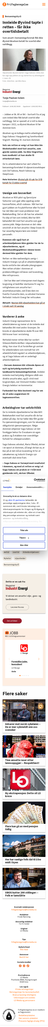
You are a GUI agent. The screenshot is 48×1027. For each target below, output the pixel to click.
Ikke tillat (24, 545)
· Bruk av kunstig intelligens (24, 994)
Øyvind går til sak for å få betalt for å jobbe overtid (22, 181)
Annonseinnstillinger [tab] (35, 487)
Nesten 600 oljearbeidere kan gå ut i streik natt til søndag (24, 304)
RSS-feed (24, 949)
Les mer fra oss (17, 607)
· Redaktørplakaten (26, 1015)
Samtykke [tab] (7, 487)
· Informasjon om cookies (24, 997)
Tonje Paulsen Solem (13, 98)
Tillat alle (24, 530)
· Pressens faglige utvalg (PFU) (31, 1021)
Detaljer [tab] (19, 487)
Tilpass (22, 538)
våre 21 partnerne (16, 500)
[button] (39, 659)
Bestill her (24, 957)
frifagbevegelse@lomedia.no (24, 909)
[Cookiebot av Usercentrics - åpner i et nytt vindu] (34, 480)
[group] (24, 659)
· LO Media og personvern (24, 1000)
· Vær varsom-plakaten (28, 1018)
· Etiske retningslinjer (24, 989)
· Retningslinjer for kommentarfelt (24, 992)
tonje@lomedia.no (10, 101)
